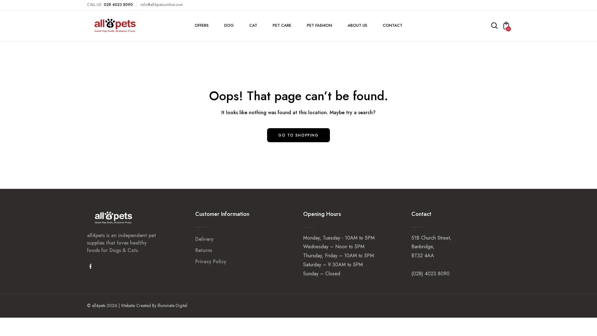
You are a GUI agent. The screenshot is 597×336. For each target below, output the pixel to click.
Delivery (204, 239)
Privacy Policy (210, 261)
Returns (203, 250)
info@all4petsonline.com (162, 4)
